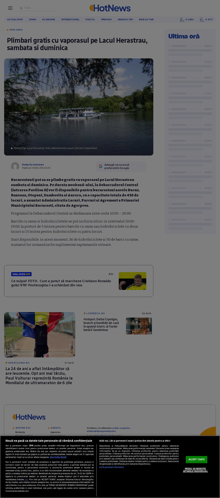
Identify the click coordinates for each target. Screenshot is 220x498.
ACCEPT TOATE (197, 459)
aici (26, 479)
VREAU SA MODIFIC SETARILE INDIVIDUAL (195, 470)
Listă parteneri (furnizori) (111, 467)
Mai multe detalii (58, 457)
